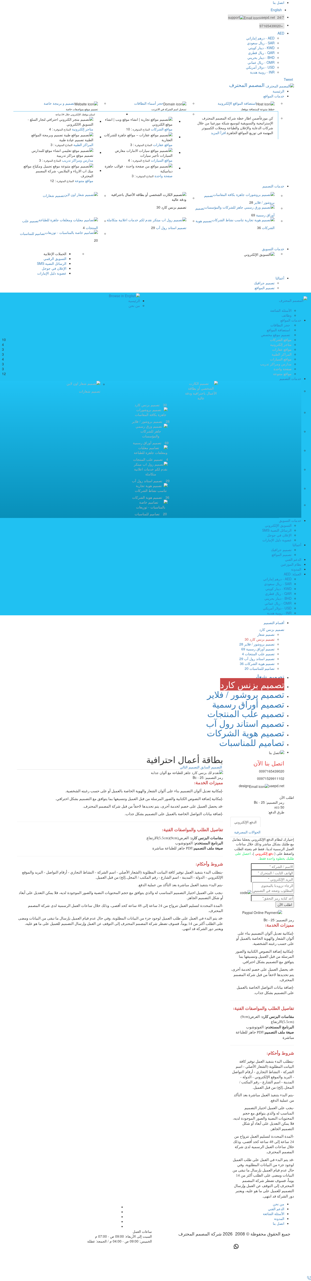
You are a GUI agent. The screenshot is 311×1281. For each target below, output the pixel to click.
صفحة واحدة (163, 175)
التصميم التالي (189, 767)
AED (280, 33)
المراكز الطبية (82, 144)
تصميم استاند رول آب (257, 658)
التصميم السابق (211, 767)
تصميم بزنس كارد (260, 639)
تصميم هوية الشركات (257, 663)
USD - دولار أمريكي (260, 67)
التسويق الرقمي (54, 258)
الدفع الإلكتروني (245, 822)
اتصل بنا (278, 2)
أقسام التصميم (274, 622)
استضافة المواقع (278, 329)
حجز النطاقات (280, 325)
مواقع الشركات (161, 129)
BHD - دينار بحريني (261, 57)
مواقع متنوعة (83, 180)
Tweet (288, 79)
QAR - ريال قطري (261, 52)
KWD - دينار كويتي (261, 47)
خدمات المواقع (273, 95)
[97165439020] (308, 1278)
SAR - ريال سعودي (261, 42)
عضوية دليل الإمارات (51, 273)
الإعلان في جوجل (54, 268)
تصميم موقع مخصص (275, 334)
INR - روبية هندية (262, 72)
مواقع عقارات (162, 144)
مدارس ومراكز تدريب (77, 160)
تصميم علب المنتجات (258, 653)
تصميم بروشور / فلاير (257, 644)
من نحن (134, 305)
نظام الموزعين (291, 564)
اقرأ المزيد (218, 132)
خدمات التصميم (273, 186)
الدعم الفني (293, 559)
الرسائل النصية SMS (51, 263)
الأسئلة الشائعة (281, 310)
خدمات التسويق (273, 248)
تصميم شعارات (53, 195)
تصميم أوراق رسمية (258, 648)
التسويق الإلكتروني (278, 525)
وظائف (287, 315)
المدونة (296, 569)
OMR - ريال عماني (261, 62)
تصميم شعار (266, 634)
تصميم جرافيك (264, 282)
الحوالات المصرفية (247, 831)
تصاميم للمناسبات (32, 233)
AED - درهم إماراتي (260, 38)
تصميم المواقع (265, 287)
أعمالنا (280, 278)
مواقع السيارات (161, 160)
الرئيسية (278, 91)
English (276, 9)
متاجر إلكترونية (82, 129)
